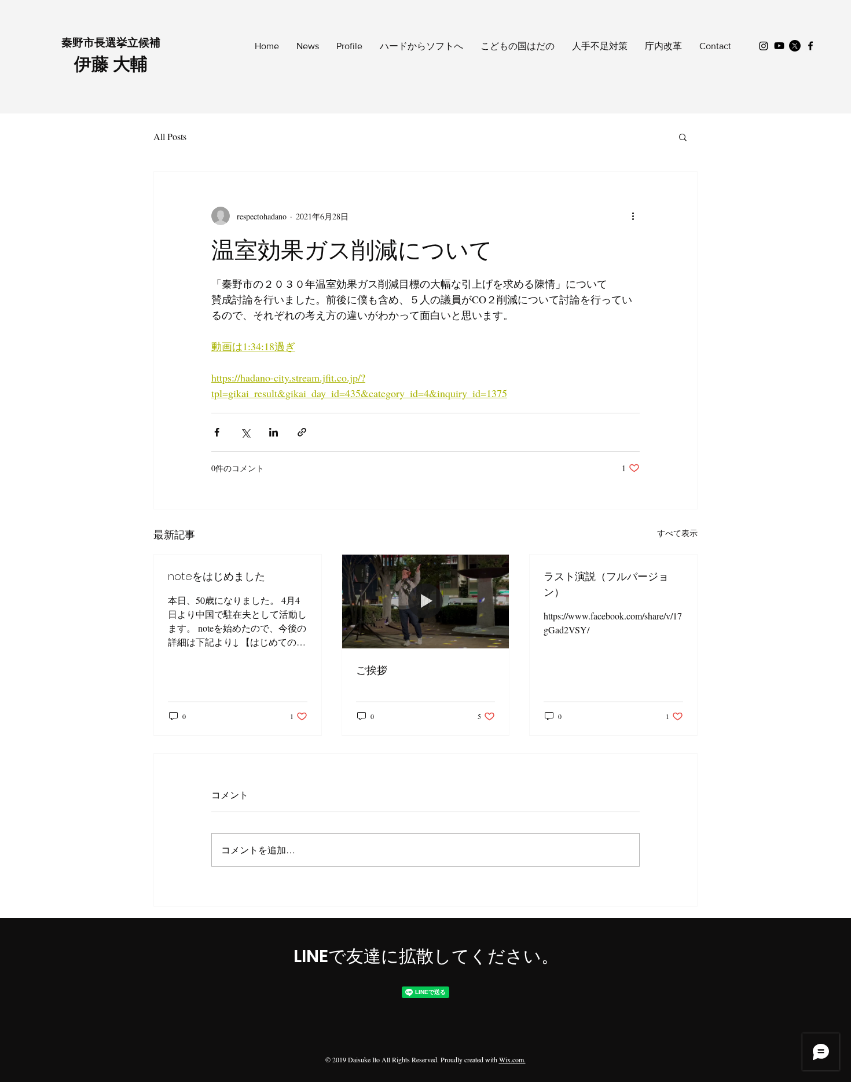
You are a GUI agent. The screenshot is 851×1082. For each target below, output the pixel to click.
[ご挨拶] (425, 601)
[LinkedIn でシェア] (273, 432)
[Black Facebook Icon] (810, 46)
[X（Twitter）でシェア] (245, 432)
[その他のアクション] (633, 216)
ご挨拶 (371, 670)
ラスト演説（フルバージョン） (606, 584)
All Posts (169, 136)
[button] (682, 136)
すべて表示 (677, 532)
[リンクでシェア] (301, 432)
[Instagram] (763, 46)
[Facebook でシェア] (216, 432)
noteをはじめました (216, 576)
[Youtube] (779, 46)
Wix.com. (512, 1059)
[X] (795, 46)
